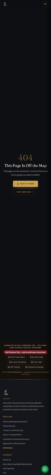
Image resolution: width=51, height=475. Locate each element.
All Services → (8, 448)
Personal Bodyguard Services (15, 421)
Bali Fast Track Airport (16, 357)
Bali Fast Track (36, 362)
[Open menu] (45, 4)
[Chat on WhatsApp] (45, 469)
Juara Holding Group (14, 372)
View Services (24, 192)
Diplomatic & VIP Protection (14, 443)
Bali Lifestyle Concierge (34, 367)
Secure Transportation (12, 434)
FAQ (4, 473)
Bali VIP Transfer (14, 367)
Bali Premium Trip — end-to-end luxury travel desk (26, 352)
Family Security (9, 426)
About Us (7, 460)
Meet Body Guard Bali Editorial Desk (17, 464)
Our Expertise (8, 468)
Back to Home (27, 184)
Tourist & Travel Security (13, 430)
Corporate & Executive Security (16, 439)
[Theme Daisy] (5, 4)
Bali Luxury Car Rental (17, 362)
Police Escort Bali (36, 357)
